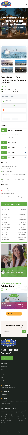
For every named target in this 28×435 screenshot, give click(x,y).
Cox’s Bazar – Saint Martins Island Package (7, 305)
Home (2, 28)
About (2, 374)
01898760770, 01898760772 (8, 388)
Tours (2, 369)
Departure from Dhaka (12, 130)
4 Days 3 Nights (14, 295)
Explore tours (7, 358)
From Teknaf (9, 142)
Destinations (4, 366)
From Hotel (8, 147)
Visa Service (4, 372)
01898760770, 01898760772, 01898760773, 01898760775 (14, 273)
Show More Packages (14, 313)
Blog (2, 377)
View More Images (20, 70)
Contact (2, 380)
